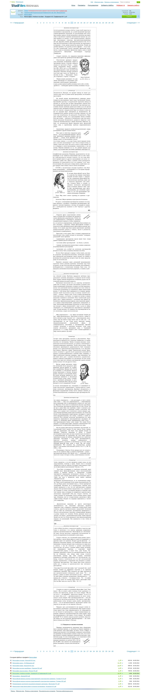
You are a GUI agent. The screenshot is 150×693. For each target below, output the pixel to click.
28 (119, 668)
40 (119, 686)
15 (81, 23)
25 (112, 23)
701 (119, 663)
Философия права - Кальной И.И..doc (23, 665)
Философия (28, 14)
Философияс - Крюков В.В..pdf (21, 676)
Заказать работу (133, 5)
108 (119, 665)
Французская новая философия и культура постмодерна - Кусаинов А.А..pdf (34, 686)
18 (90, 23)
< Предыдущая (18, 23)
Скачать (129, 16)
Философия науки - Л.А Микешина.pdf (23, 663)
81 (119, 676)
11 (69, 23)
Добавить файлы (107, 5)
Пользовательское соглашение (47, 691)
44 (119, 684)
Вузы (73, 5)
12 (72, 23)
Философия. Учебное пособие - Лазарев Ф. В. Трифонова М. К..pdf (31, 673)
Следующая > (132, 23)
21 (100, 23)
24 (109, 23)
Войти (13, 2)
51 (119, 671)
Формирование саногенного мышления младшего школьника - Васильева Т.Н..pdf (35, 684)
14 (78, 23)
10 (65, 23)
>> (139, 23)
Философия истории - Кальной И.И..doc (23, 660)
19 (94, 23)
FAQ (92, 2)
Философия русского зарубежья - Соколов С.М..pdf (27, 668)
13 (75, 23)
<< (11, 23)
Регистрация (19, 2)
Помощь (13, 691)
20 (97, 23)
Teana (26, 10)
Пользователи (93, 5)
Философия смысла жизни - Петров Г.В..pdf (24, 671)
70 (119, 681)
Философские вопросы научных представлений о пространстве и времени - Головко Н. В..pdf (39, 678)
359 (119, 673)
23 (106, 23)
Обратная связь (98, 2)
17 (87, 23)
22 (103, 23)
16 (84, 23)
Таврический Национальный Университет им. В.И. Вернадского (44, 12)
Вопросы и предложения (112, 2)
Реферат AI (120, 5)
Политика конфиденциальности (64, 691)
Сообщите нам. (63, 10)
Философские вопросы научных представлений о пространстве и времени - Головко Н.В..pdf (39, 681)
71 (119, 660)
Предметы (81, 5)
